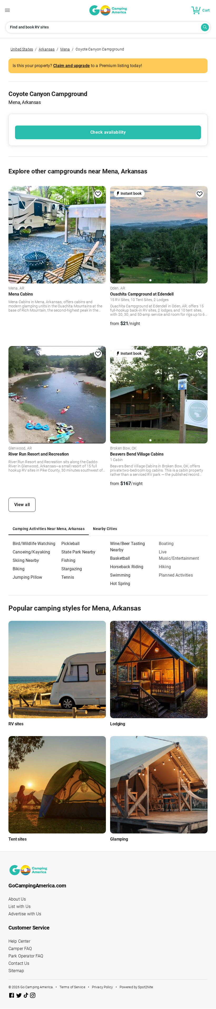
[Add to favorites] (98, 194)
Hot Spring (120, 583)
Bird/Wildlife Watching (34, 543)
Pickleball (70, 543)
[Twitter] (19, 996)
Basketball (120, 558)
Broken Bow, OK (123, 448)
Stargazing (71, 568)
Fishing (68, 560)
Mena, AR (16, 288)
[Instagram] (33, 996)
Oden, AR (117, 288)
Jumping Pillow (27, 577)
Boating (166, 543)
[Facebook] (12, 996)
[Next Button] (100, 233)
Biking (18, 568)
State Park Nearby (78, 552)
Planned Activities (176, 575)
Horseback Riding (126, 566)
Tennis (67, 577)
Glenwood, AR (20, 448)
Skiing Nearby (26, 560)
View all (22, 504)
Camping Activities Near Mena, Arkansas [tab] (49, 529)
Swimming (120, 575)
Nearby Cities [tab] (105, 529)
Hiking (165, 566)
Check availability (108, 132)
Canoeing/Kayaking (31, 552)
